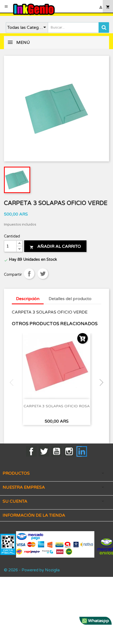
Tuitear (43, 273)
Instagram (69, 451)
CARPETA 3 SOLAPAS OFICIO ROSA (57, 406)
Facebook (31, 451)
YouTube (56, 451)
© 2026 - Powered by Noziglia (32, 570)
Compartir (29, 273)
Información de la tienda (34, 515)
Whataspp (98, 620)
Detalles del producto (70, 298)
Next (100, 382)
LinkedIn (81, 451)
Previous (13, 382)
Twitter (44, 451)
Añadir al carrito (55, 246)
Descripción (27, 298)
